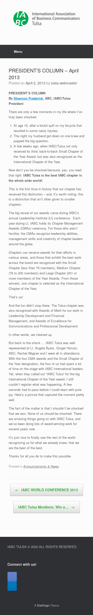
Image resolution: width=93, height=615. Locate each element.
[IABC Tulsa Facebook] (12, 576)
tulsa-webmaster (64, 82)
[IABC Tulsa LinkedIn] (12, 586)
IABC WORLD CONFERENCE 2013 (46, 489)
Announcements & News (41, 466)
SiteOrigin (43, 605)
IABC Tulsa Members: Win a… (46, 506)
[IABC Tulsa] (46, 18)
